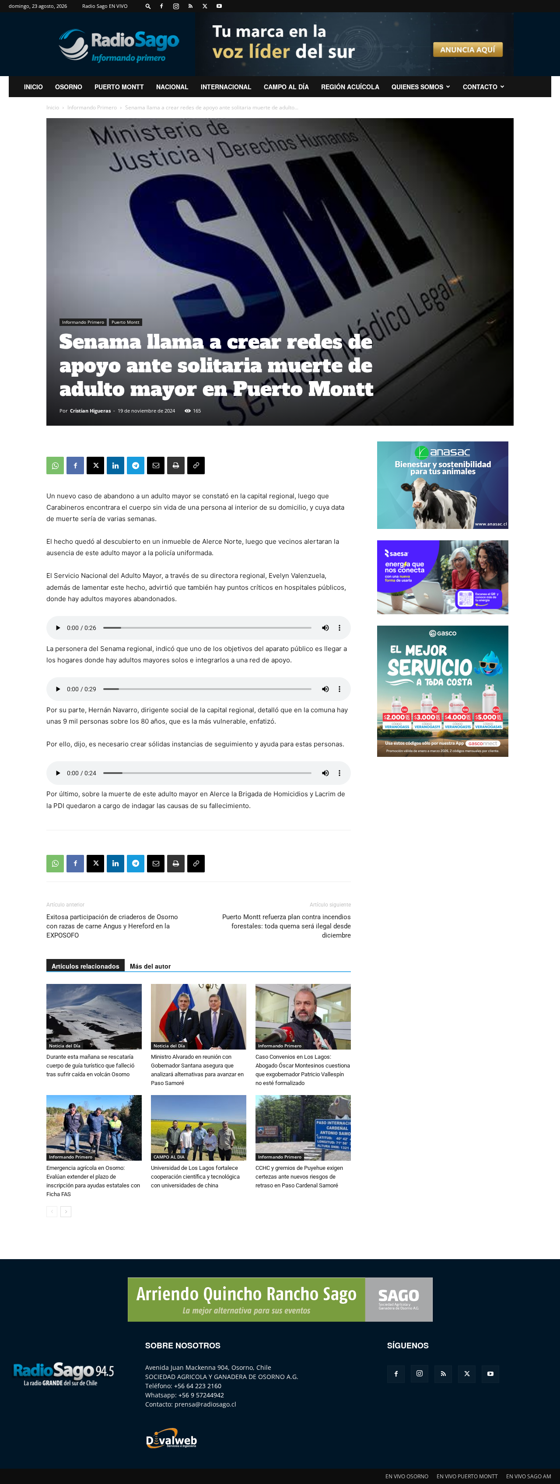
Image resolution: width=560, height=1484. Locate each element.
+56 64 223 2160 (197, 1386)
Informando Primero (92, 107)
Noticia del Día (64, 1046)
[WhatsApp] (55, 465)
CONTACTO (480, 86)
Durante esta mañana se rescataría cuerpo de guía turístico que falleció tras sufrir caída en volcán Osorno (90, 1066)
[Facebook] (161, 6)
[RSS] (190, 6)
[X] (204, 6)
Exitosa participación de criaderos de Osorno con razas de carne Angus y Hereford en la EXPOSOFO (112, 926)
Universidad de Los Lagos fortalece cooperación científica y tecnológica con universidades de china (195, 1177)
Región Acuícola (350, 86)
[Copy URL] (196, 465)
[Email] (155, 465)
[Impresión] (176, 465)
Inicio (52, 107)
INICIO (33, 86)
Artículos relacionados (85, 966)
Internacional (226, 86)
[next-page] (65, 1211)
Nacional (172, 86)
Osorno (68, 86)
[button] (148, 6)
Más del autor (150, 966)
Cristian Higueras (90, 410)
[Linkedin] (115, 465)
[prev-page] (51, 1211)
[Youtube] (219, 6)
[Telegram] (135, 465)
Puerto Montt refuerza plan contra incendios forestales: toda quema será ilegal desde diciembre (286, 926)
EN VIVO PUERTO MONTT (467, 1476)
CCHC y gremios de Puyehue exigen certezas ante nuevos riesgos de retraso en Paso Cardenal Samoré (299, 1177)
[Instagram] (175, 6)
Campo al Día (286, 86)
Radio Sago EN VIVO (105, 6)
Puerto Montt (119, 86)
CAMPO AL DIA (169, 1157)
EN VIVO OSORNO (406, 1476)
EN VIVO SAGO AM (528, 1476)
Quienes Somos (417, 86)
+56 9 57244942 (201, 1395)
